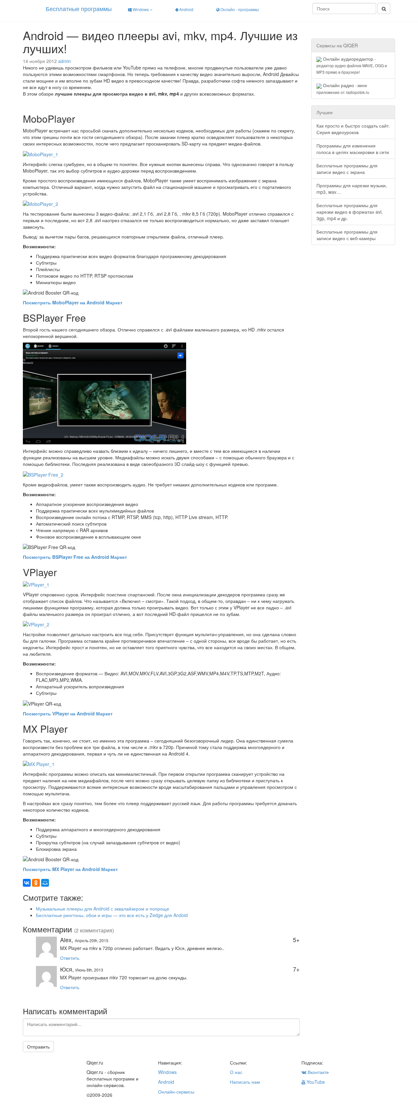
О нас (236, 1072)
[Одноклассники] (36, 883)
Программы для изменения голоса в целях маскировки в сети (352, 148)
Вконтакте (317, 1072)
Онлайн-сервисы (176, 1091)
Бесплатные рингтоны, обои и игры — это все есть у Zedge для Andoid (112, 915)
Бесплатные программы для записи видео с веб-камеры (347, 234)
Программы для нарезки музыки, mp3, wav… (351, 188)
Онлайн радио (342, 88)
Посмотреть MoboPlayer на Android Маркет (72, 302)
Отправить (38, 1046)
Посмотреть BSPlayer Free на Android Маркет (75, 557)
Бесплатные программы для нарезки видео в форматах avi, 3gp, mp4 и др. (349, 212)
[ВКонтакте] (27, 883)
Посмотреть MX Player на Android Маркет (70, 869)
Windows (141, 9)
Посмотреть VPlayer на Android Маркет (68, 713)
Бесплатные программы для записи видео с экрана (347, 168)
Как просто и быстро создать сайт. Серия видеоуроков (353, 128)
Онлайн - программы (239, 9)
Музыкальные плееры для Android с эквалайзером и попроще (102, 908)
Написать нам (245, 1082)
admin (64, 61)
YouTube (315, 1082)
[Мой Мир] (45, 883)
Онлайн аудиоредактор (351, 65)
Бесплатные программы (79, 8)
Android (185, 9)
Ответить (69, 958)
